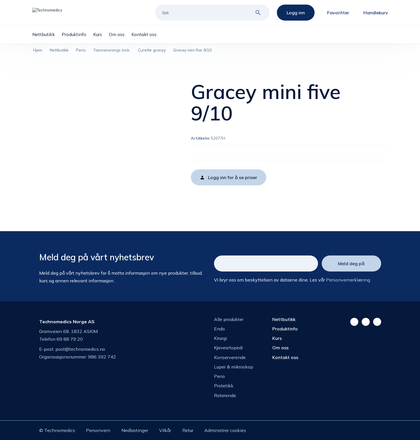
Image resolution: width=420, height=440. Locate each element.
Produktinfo (285, 329)
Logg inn (296, 12)
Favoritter (338, 12)
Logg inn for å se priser (232, 177)
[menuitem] (47, 34)
